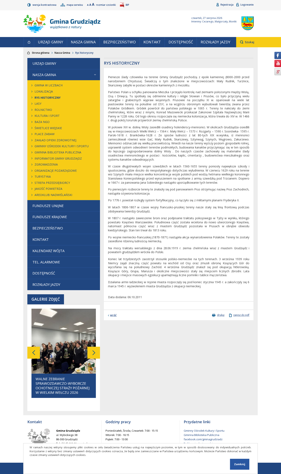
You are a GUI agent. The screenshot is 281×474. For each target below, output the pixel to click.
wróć (113, 315)
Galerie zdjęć (45, 299)
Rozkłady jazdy (215, 41)
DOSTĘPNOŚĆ (180, 41)
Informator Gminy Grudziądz (58, 158)
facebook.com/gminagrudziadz (203, 439)
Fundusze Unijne (48, 205)
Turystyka (43, 176)
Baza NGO (42, 122)
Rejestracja (227, 4)
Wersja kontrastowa (45, 5)
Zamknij (239, 464)
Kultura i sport (47, 116)
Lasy (38, 103)
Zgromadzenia (46, 164)
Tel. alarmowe (46, 262)
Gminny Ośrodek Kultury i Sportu (62, 146)
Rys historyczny (47, 98)
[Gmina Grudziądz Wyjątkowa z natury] (102, 23)
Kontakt (152, 41)
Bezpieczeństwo (119, 41)
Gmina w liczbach (49, 85)
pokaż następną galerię (93, 353)
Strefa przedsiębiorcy (52, 183)
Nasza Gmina (83, 41)
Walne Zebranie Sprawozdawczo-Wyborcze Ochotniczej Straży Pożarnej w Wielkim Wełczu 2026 (63, 386)
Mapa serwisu (75, 5)
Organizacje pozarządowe (56, 171)
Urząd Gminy (50, 41)
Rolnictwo (43, 110)
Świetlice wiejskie (48, 128)
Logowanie (247, 4)
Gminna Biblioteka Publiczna (58, 152)
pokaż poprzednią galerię (33, 353)
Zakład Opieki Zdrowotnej (55, 140)
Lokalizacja (44, 91)
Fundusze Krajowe (50, 216)
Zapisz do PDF (241, 315)
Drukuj (220, 315)
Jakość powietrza (48, 189)
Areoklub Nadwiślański (53, 195)
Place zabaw (45, 134)
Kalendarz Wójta (49, 250)
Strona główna (29, 42)
